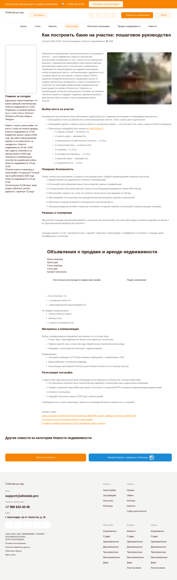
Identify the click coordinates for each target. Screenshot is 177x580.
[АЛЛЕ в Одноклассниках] (37, 524)
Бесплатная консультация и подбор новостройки (77, 280)
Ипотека (131, 501)
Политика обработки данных (17, 547)
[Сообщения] (106, 15)
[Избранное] (91, 15)
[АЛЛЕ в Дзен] (18, 524)
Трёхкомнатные (134, 552)
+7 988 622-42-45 (75, 4)
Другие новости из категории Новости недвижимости (48, 438)
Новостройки (72, 26)
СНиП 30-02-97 (95, 128)
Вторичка (130, 525)
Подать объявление (136, 280)
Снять (38, 26)
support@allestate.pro (22, 496)
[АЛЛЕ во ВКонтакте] (28, 524)
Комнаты (131, 531)
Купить (23, 26)
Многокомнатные (111, 557)
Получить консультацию (106, 4)
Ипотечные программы (98, 26)
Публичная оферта (13, 551)
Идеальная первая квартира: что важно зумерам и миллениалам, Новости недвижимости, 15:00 (21, 103)
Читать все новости (45, 457)
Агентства (108, 501)
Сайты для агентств (136, 511)
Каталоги (106, 484)
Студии (106, 536)
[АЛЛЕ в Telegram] (46, 524)
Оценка (130, 490)
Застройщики (109, 495)
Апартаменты (109, 531)
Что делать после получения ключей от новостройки (67, 419)
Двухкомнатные (111, 547)
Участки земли (134, 568)
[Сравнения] (99, 15)
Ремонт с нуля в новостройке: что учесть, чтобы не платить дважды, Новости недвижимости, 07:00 (21, 128)
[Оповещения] (113, 15)
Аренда (154, 525)
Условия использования (15, 543)
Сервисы (130, 484)
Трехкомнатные (110, 552)
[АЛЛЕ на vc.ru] (9, 524)
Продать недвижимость (129, 26)
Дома (105, 563)
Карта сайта (10, 555)
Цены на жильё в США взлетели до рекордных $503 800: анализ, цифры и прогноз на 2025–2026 (89, 416)
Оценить (52, 26)
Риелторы (108, 506)
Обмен (130, 495)
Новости (152, 26)
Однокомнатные (111, 542)
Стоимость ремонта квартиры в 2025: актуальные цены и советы (73, 423)
